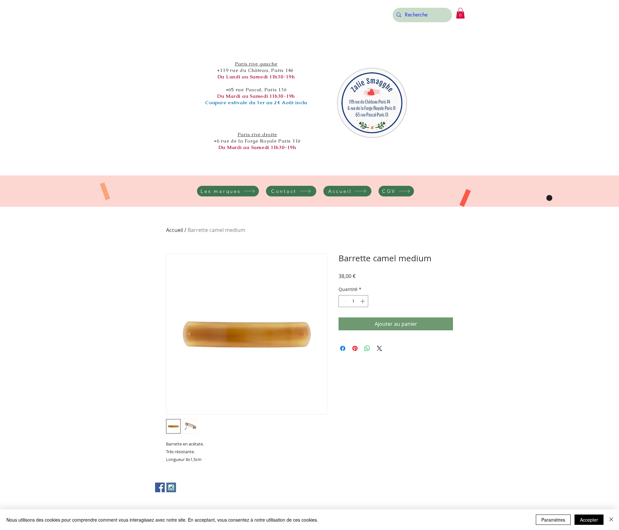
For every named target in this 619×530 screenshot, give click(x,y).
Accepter (589, 519)
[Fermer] (611, 520)
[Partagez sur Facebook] (343, 348)
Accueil (174, 230)
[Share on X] (379, 348)
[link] (460, 13)
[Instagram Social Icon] (171, 487)
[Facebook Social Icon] (160, 487)
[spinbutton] (353, 301)
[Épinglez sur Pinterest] (355, 348)
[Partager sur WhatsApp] (367, 348)
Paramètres (553, 519)
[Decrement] (343, 301)
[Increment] (363, 301)
